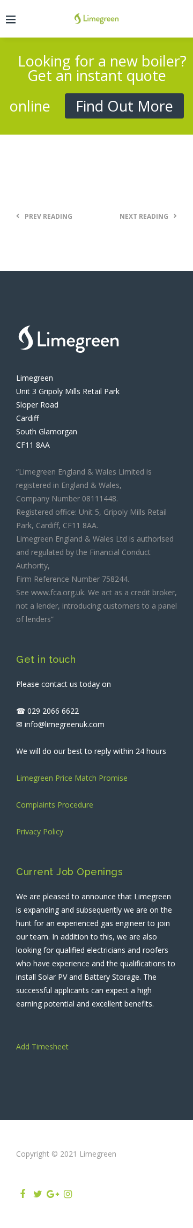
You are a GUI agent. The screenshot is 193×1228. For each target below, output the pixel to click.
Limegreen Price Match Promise (72, 778)
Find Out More (124, 106)
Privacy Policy (39, 831)
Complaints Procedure (54, 805)
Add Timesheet (42, 1046)
